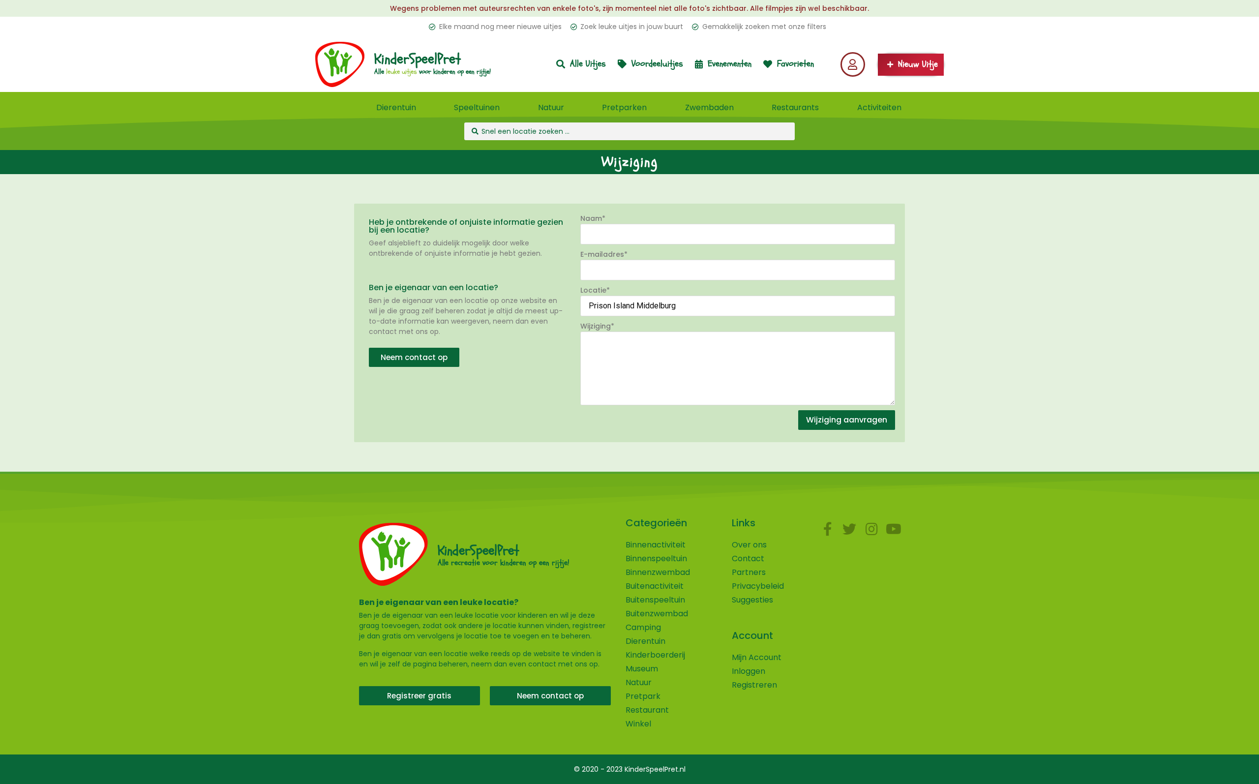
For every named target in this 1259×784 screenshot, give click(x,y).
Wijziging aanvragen (846, 419)
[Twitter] (850, 529)
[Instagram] (872, 529)
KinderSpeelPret (417, 59)
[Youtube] (894, 529)
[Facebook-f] (827, 529)
